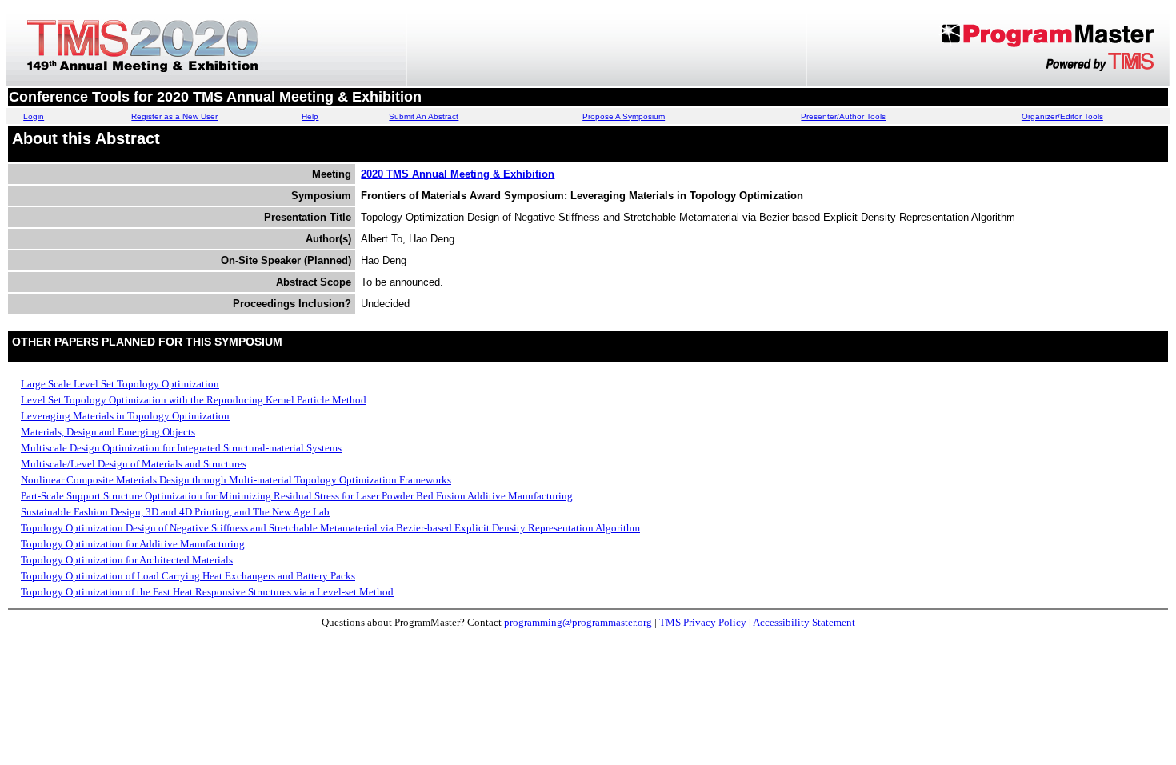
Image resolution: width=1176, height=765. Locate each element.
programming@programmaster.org (578, 622)
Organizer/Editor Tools (1062, 116)
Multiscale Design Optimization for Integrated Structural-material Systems (181, 448)
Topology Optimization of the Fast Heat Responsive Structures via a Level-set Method (207, 592)
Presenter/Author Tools (843, 116)
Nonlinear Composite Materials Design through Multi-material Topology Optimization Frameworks (236, 480)
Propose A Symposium (623, 116)
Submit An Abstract (423, 116)
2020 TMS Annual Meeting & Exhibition (457, 174)
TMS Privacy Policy (702, 622)
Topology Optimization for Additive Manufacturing (133, 544)
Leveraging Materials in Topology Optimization (125, 416)
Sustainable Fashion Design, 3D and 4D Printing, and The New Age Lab (175, 512)
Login (33, 116)
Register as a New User (174, 116)
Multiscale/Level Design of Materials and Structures (133, 464)
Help (310, 116)
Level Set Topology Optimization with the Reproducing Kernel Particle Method (193, 400)
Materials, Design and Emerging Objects (108, 432)
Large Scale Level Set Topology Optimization (120, 384)
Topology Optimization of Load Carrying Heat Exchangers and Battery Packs (188, 576)
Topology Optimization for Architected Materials (127, 560)
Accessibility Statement (804, 622)
